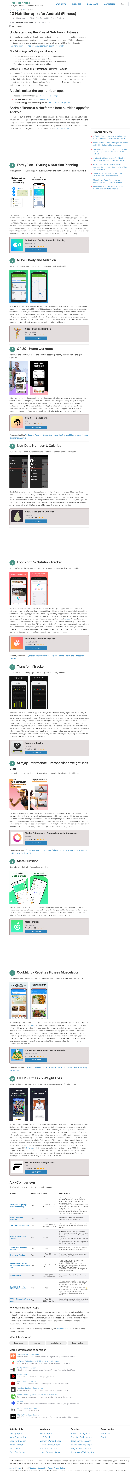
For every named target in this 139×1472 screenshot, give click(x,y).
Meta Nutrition (15, 1276)
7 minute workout (48, 1448)
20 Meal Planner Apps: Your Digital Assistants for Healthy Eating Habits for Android (110, 144)
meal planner (56, 1343)
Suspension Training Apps (83, 1452)
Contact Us (42, 1468)
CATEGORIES (109, 4)
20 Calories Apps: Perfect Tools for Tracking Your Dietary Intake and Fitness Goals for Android (110, 151)
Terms (50, 1468)
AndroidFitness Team (24, 22)
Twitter (104, 1437)
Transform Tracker (17, 1255)
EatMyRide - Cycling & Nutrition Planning (18, 1206)
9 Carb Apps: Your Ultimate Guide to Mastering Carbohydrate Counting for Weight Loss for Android (110, 167)
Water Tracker (16, 1444)
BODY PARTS (92, 4)
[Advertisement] (49, 146)
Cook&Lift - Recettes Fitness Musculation (18, 1288)
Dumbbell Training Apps (82, 1437)
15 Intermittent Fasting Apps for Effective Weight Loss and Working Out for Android (109, 159)
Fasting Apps (15, 1433)
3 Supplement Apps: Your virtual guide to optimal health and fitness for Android (108, 181)
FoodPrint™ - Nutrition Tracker (18, 1249)
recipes (67, 619)
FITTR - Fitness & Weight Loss (50, 96)
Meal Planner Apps (18, 1437)
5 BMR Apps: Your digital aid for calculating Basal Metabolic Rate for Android (109, 187)
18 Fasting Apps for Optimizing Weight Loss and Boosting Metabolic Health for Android (109, 137)
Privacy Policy (59, 1468)
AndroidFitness (63, 1329)
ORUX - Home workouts (42, 99)
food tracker (77, 1343)
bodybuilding (30, 1025)
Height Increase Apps (81, 1448)
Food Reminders (17, 1452)
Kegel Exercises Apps (81, 1441)
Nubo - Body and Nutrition (16, 1219)
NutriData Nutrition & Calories (18, 1237)
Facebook (106, 1433)
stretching (29, 1148)
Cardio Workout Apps (50, 1444)
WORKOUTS (61, 4)
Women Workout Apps (50, 1441)
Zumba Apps (46, 1433)
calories (37, 1343)
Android (19, 2)
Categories (17, 10)
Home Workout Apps (50, 1452)
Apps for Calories (17, 1441)
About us (32, 1468)
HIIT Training (46, 1437)
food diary (18, 1343)
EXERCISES (76, 4)
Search (123, 4)
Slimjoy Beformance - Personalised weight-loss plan (20, 1265)
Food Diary (14, 1448)
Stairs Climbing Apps (80, 1433)
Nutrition (25, 10)
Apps (10, 10)
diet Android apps (63, 128)
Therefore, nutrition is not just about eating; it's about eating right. (37, 46)
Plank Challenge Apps (81, 1444)
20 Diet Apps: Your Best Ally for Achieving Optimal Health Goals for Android (109, 174)
